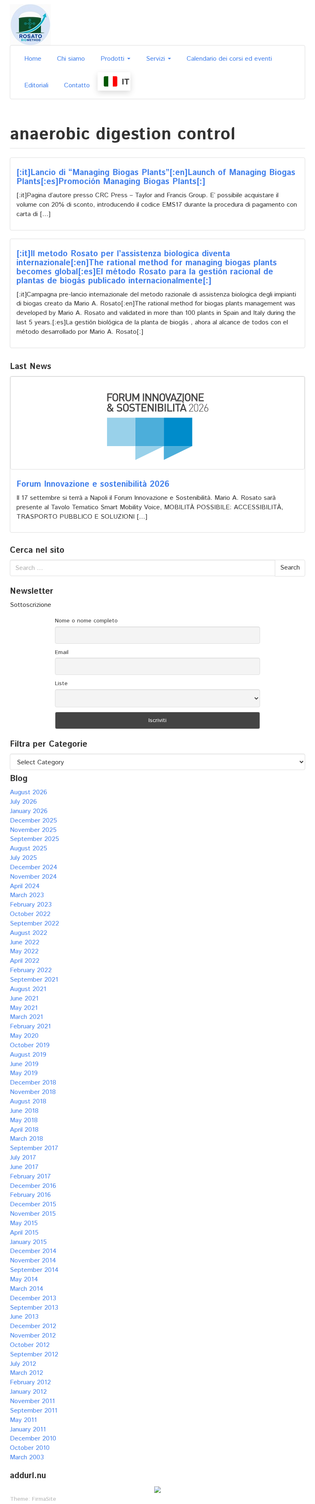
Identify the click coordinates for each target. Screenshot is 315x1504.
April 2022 (24, 961)
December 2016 (33, 1186)
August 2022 (28, 933)
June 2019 (24, 1064)
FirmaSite (44, 1499)
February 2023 (31, 904)
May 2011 (23, 1420)
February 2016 (30, 1195)
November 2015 (33, 1214)
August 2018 (28, 1101)
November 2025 (33, 830)
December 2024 (33, 867)
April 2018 (24, 1130)
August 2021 (28, 989)
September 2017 (34, 1148)
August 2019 (28, 1055)
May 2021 (24, 1008)
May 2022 (24, 951)
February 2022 (31, 970)
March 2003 (27, 1457)
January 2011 (28, 1429)
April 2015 (24, 1232)
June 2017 (24, 1167)
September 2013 (34, 1308)
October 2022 (30, 914)
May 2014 (24, 1279)
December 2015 (33, 1204)
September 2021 (34, 979)
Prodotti (113, 59)
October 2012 (30, 1345)
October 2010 (30, 1448)
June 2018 (24, 1111)
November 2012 (33, 1335)
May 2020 (24, 1036)
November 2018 (33, 1092)
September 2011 (33, 1410)
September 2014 (34, 1270)
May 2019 (24, 1073)
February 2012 (30, 1382)
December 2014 (33, 1251)
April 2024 (25, 886)
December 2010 (33, 1438)
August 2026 (28, 792)
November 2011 (32, 1401)
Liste (61, 683)
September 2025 (34, 839)
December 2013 (33, 1298)
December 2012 (33, 1326)
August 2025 (28, 848)
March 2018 (26, 1139)
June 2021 (24, 998)
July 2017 (23, 1157)
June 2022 (24, 942)
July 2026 (23, 802)
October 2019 (30, 1045)
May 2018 (24, 1120)
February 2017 (30, 1176)
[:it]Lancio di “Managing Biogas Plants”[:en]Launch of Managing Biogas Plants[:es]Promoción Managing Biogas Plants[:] (155, 177)
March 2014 (26, 1289)
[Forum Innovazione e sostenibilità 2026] (157, 422)
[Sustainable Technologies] (30, 24)
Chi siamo (71, 59)
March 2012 (26, 1373)
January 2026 (29, 811)
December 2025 (33, 820)
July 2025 (23, 858)
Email (61, 652)
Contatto (77, 85)
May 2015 (24, 1223)
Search (290, 567)
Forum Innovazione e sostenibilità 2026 (92, 484)
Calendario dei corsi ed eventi (229, 59)
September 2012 (34, 1354)
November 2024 (33, 877)
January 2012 (28, 1392)
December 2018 (33, 1082)
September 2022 (34, 923)
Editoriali (36, 85)
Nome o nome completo (86, 621)
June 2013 (24, 1317)
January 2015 (28, 1242)
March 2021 (26, 1017)
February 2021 (30, 1026)
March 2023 (27, 895)
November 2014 (33, 1260)
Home (32, 59)
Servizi (156, 59)
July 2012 (23, 1364)
